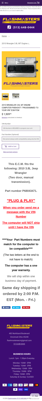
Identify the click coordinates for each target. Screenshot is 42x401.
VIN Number (6, 124)
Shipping (4, 117)
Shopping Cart (32, 3)
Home (4, 36)
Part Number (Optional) (10, 134)
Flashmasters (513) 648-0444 (17, 398)
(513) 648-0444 (24, 27)
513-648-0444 (19, 344)
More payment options (10, 152)
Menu (6, 3)
